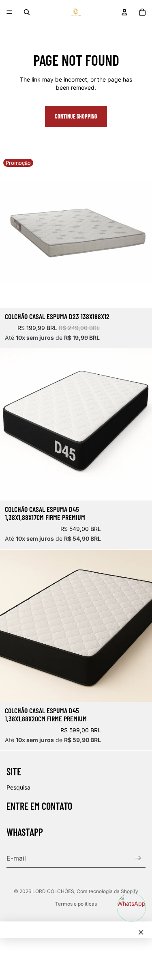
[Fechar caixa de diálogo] (141, 932)
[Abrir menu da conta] (124, 12)
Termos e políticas (76, 904)
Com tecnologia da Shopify (107, 891)
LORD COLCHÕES (53, 891)
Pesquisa (18, 787)
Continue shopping (76, 116)
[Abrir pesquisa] (27, 12)
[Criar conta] (138, 858)
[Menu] (9, 12)
